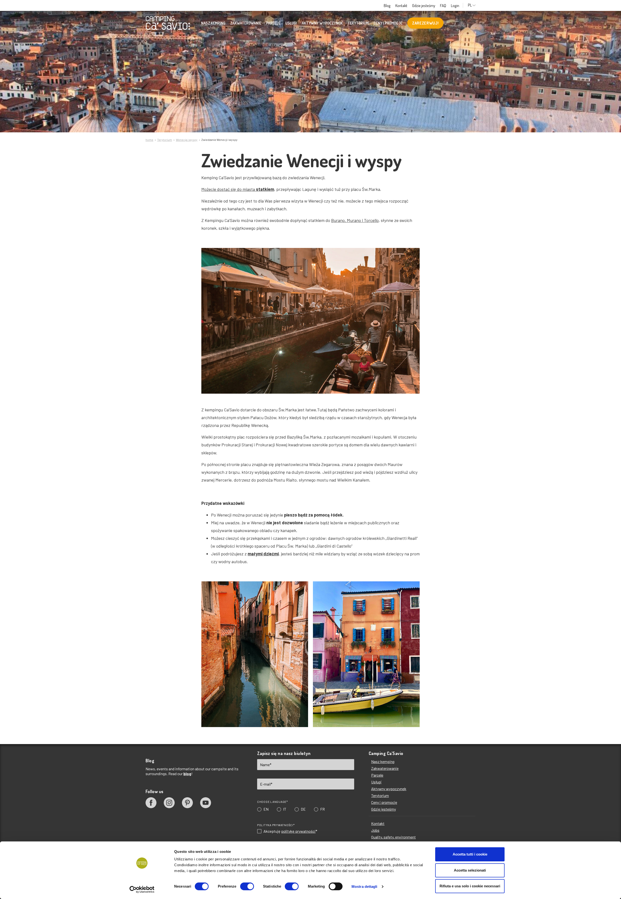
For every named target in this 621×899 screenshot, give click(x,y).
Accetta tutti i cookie (470, 854)
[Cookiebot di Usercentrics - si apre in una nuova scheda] (142, 889)
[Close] (379, 376)
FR (320, 474)
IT (282, 474)
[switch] (247, 886)
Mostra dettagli (364, 886)
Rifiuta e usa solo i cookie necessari (470, 886)
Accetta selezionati (470, 870)
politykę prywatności (296, 496)
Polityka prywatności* (274, 490)
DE (301, 474)
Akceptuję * (288, 497)
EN (263, 474)
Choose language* (270, 467)
